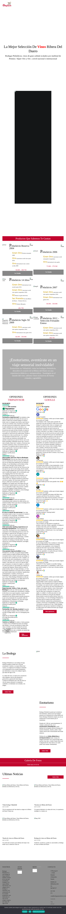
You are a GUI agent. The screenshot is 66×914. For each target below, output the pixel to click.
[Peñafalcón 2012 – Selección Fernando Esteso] (36, 317)
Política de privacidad (38, 911)
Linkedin (53, 899)
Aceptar (25, 911)
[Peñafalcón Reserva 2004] (4, 245)
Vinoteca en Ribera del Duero (43, 805)
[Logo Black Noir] (6, 2)
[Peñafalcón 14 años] (5, 279)
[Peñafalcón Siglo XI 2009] (5, 319)
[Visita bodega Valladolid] (17, 793)
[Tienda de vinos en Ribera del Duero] (17, 827)
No (30, 911)
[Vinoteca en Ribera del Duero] (49, 793)
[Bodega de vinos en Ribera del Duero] (49, 827)
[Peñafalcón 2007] (35, 286)
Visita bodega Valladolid (9, 805)
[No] (64, 910)
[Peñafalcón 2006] (35, 251)
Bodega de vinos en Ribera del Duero (45, 838)
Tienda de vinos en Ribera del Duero (13, 838)
